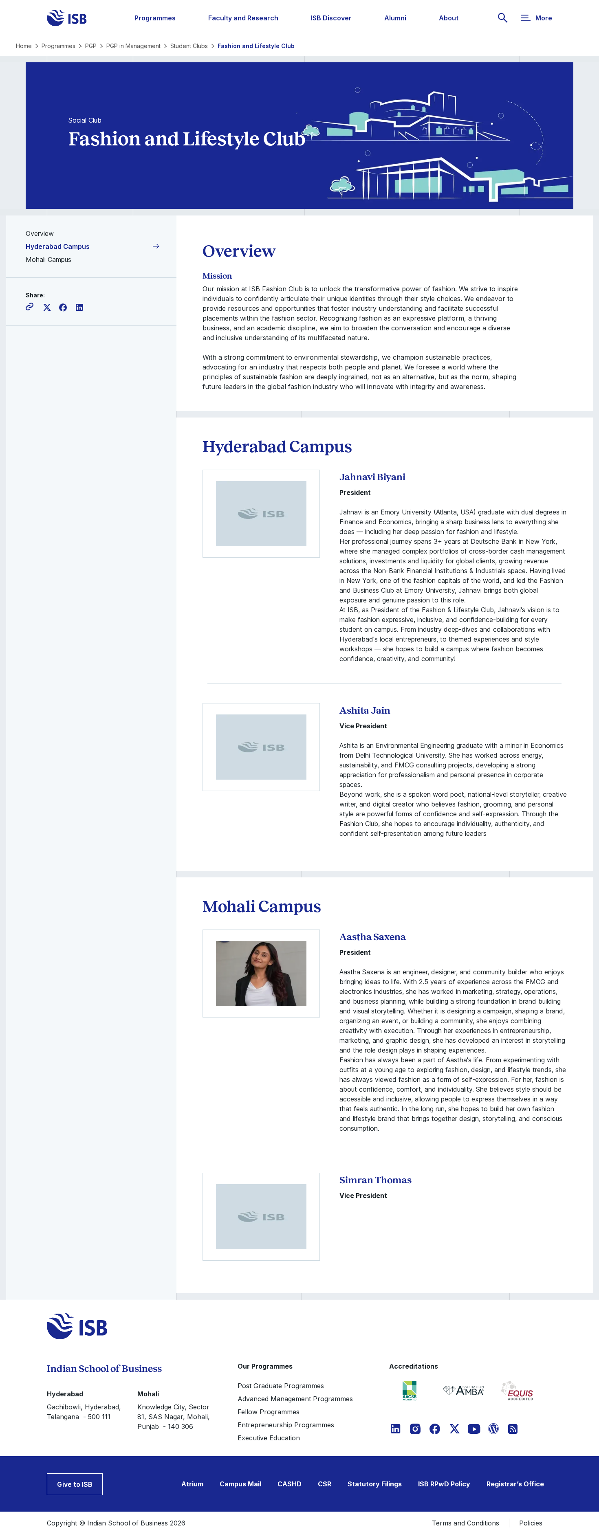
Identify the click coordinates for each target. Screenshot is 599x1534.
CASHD (289, 1484)
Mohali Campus (48, 259)
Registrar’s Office (515, 1484)
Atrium (192, 1484)
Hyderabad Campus (58, 246)
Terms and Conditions (465, 1523)
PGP (91, 45)
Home (24, 45)
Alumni (395, 18)
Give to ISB (74, 1484)
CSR (324, 1484)
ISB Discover (331, 18)
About (448, 18)
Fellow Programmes (269, 1412)
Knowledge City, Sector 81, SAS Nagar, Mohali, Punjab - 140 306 (173, 1417)
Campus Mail (240, 1484)
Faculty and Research (243, 18)
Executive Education (269, 1438)
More (543, 18)
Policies (530, 1523)
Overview (40, 233)
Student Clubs (189, 45)
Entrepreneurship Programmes (286, 1425)
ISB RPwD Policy (444, 1484)
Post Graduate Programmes (281, 1386)
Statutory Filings (375, 1484)
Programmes (155, 18)
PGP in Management (133, 45)
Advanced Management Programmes (295, 1399)
